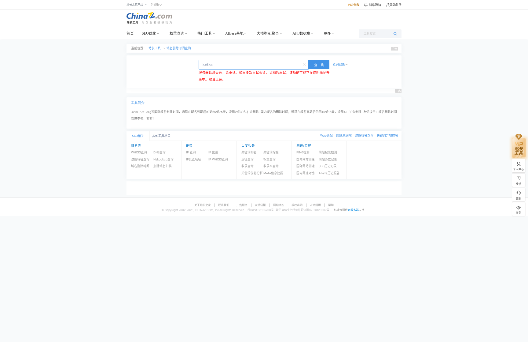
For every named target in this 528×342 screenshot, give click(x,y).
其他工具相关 (161, 135)
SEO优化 (149, 33)
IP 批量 (213, 152)
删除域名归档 (162, 166)
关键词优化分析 (252, 173)
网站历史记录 (328, 159)
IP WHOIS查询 (218, 159)
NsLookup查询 (163, 159)
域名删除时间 (140, 166)
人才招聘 (315, 205)
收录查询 (247, 166)
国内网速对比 (305, 173)
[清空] (304, 64)
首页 (130, 33)
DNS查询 (159, 152)
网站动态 (278, 205)
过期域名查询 (364, 135)
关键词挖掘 (271, 152)
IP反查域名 (193, 159)
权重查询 (177, 33)
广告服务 (242, 205)
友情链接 (260, 205)
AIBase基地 (234, 33)
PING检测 (303, 152)
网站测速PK (344, 135)
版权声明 (297, 205)
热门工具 (204, 33)
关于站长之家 (202, 205)
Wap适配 (326, 135)
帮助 (331, 205)
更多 (327, 33)
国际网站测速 (305, 166)
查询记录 (339, 64)
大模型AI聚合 (268, 33)
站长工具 (154, 48)
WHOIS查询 (139, 152)
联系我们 (223, 205)
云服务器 (353, 210)
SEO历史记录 (328, 166)
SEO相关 (138, 135)
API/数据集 (301, 33)
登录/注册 (396, 4)
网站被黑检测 (328, 152)
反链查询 (247, 159)
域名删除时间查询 (179, 48)
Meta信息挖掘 (273, 173)
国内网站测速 (305, 159)
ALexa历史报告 (329, 173)
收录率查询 (271, 166)
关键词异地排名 (387, 135)
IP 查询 (191, 152)
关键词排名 (249, 152)
